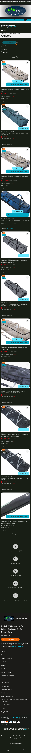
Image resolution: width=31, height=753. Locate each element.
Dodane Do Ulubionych (7, 675)
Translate (13, 27)
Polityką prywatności (17, 646)
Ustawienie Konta (6, 672)
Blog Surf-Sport (6, 712)
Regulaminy (4, 655)
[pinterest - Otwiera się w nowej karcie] (17, 618)
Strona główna (4, 33)
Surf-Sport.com (16, 717)
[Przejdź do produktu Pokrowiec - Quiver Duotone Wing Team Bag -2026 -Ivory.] (15, 331)
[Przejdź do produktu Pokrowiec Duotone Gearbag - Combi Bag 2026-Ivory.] (15, 73)
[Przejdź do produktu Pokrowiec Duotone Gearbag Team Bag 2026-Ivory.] (15, 160)
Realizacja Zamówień (7, 689)
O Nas (3, 708)
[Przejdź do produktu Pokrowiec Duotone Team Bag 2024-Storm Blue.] (15, 204)
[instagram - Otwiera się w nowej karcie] (20, 618)
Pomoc (3, 679)
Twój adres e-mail (5, 635)
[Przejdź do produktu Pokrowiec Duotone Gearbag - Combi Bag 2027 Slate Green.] (15, 117)
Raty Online (4, 693)
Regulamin (19, 643)
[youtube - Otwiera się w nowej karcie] (26, 618)
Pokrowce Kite (17, 33)
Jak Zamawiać (5, 686)
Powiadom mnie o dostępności (17, 84)
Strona (13, 57)
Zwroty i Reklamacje (7, 696)
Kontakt (3, 665)
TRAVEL (10, 33)
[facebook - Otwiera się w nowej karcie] (23, 618)
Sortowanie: (4, 49)
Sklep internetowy (15, 743)
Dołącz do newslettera (10, 639)
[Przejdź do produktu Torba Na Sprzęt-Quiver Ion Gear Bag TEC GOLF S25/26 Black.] (15, 462)
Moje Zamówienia (6, 669)
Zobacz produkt (16, 81)
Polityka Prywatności (7, 658)
